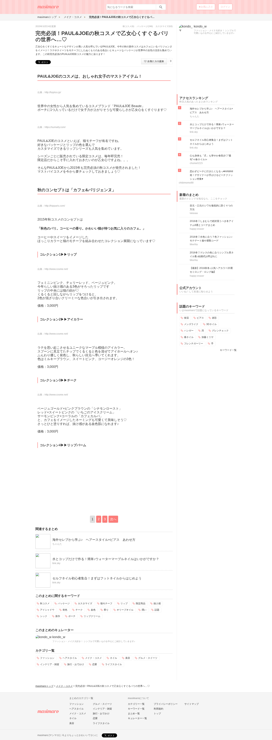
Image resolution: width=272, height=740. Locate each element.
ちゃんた (57, 544)
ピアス (200, 317)
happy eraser (197, 228)
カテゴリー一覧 (136, 704)
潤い (144, 609)
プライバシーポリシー (166, 704)
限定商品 (140, 603)
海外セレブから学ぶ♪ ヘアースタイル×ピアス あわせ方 (93, 539)
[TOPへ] (48, 8)
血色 (93, 609)
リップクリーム (92, 616)
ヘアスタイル (70, 658)
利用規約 (158, 708)
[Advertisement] (68, 481)
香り (106, 609)
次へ (113, 519)
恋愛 (94, 664)
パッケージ (142, 26)
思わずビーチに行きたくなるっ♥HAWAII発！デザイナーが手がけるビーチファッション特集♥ (211, 175)
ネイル (113, 658)
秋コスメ (127, 26)
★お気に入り (206, 6)
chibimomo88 (186, 182)
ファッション (47, 658)
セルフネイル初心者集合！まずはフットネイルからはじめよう (97, 578)
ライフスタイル (113, 664)
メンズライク (191, 324)
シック (43, 616)
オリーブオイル (125, 609)
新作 (57, 616)
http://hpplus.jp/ (53, 92)
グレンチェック (220, 330)
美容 (127, 658)
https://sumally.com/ (55, 127)
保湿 (186, 317)
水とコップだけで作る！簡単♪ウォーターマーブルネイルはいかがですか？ (105, 559)
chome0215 (196, 163)
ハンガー (189, 330)
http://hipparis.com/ (55, 205)
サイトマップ (191, 704)
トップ (157, 713)
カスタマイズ (162, 26)
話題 (157, 609)
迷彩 (214, 317)
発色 (65, 609)
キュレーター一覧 (137, 718)
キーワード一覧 (228, 350)
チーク (79, 609)
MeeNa (194, 244)
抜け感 (157, 603)
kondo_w (58, 637)
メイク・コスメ (93, 658)
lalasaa (194, 213)
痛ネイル (189, 337)
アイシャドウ (47, 609)
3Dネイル (211, 324)
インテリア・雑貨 (49, 664)
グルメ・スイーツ (147, 658)
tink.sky (56, 563)
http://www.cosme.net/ (56, 269)
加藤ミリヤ (207, 337)
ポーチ (71, 616)
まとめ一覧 (134, 713)
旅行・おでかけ (75, 664)
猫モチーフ (106, 603)
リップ (124, 603)
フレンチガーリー (193, 343)
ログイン (225, 6)
